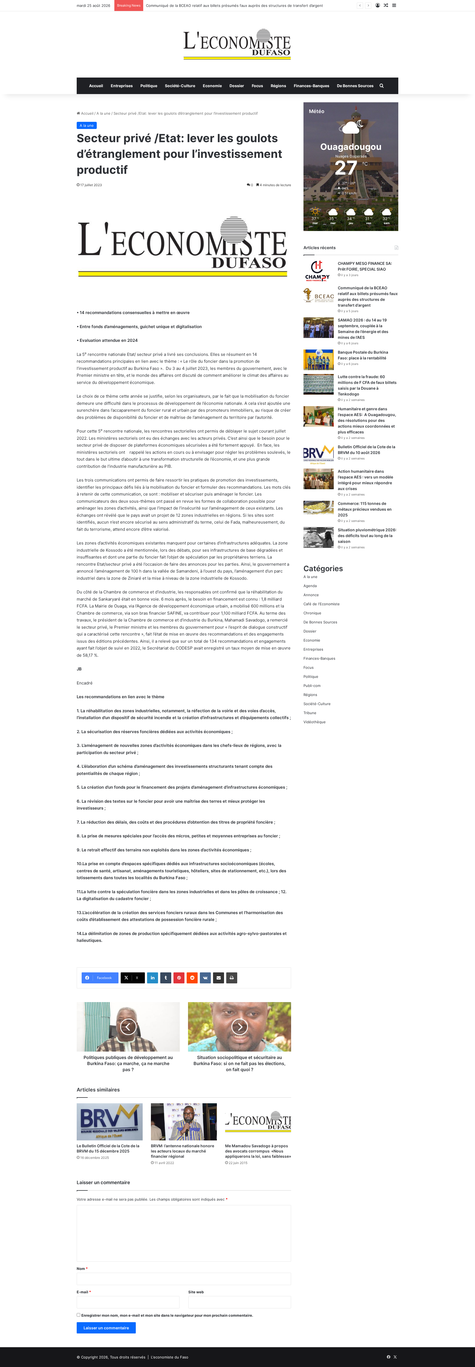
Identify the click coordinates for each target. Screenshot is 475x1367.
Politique (148, 85)
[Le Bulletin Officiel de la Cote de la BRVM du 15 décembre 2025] (110, 1121)
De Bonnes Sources (355, 85)
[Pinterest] (178, 977)
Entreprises (122, 85)
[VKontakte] (205, 977)
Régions (278, 85)
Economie (212, 85)
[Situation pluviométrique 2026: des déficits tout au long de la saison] (318, 537)
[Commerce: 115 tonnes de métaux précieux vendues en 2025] (318, 507)
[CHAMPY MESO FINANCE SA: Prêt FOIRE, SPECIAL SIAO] (318, 271)
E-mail (84, 1292)
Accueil (96, 85)
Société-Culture (180, 85)
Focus (257, 85)
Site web (196, 1292)
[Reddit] (192, 977)
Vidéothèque (314, 722)
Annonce (311, 595)
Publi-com (312, 685)
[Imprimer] (231, 977)
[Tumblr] (165, 977)
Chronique (312, 613)
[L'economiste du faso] (237, 41)
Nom (82, 1268)
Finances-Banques (311, 85)
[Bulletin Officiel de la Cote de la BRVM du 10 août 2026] (318, 454)
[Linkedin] (152, 977)
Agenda (310, 586)
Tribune (309, 713)
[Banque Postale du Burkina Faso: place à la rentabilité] (318, 360)
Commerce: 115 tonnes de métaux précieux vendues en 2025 (365, 509)
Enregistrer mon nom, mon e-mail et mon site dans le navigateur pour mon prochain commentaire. (167, 1315)
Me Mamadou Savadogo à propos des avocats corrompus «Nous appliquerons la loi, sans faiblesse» (258, 1151)
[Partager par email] (218, 977)
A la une (103, 113)
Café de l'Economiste (321, 604)
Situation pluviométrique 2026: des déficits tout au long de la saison (367, 535)
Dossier (237, 85)
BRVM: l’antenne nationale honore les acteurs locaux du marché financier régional (182, 1151)
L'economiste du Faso (169, 1357)
